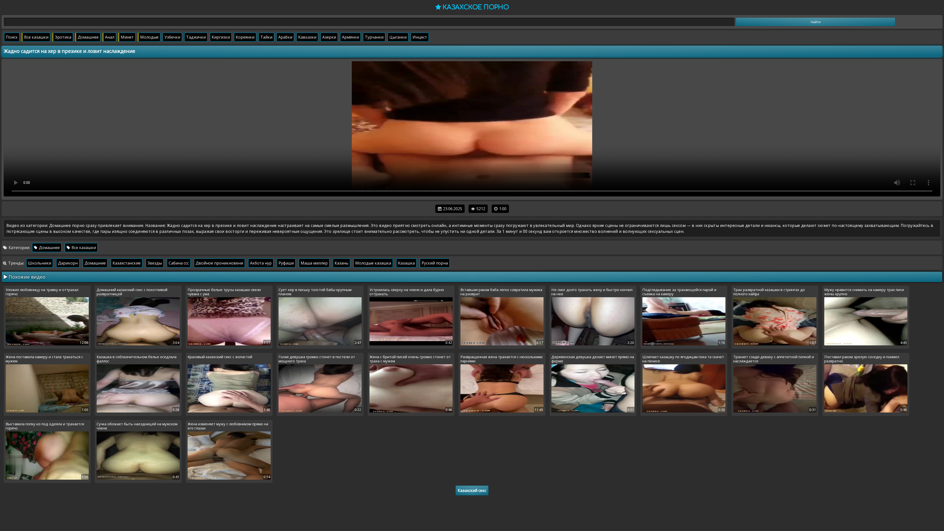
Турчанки (374, 37)
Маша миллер (314, 263)
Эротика (63, 37)
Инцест (420, 37)
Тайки (266, 37)
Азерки (329, 37)
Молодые (149, 37)
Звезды (155, 263)
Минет (127, 37)
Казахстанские (127, 263)
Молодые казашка (373, 263)
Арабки (285, 37)
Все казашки (36, 37)
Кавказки (307, 37)
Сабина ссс (179, 263)
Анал (109, 37)
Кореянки (245, 37)
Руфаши (286, 263)
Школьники (39, 263)
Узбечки (172, 37)
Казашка (406, 263)
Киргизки (221, 37)
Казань (341, 263)
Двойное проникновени (219, 263)
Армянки (350, 37)
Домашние (95, 263)
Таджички (196, 37)
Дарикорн (68, 263)
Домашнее (88, 37)
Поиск (12, 37)
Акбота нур (261, 263)
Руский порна (435, 263)
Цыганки (398, 37)
